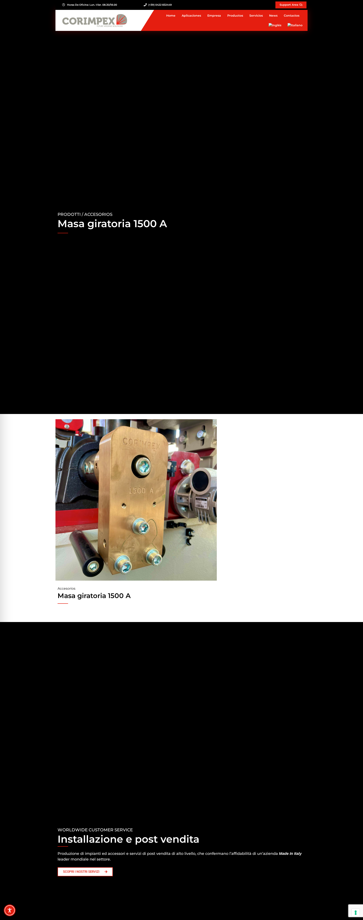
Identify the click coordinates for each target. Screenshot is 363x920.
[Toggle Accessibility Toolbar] (9, 910)
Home (170, 15)
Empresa (214, 15)
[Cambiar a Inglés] (275, 25)
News (273, 15)
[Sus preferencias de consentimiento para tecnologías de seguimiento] (356, 913)
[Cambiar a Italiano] (295, 25)
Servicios (256, 15)
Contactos (291, 15)
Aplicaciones (191, 15)
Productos (235, 15)
